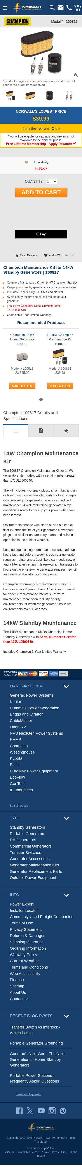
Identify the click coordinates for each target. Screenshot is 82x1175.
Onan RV (18, 727)
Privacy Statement (26, 929)
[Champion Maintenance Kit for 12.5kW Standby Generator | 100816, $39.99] (60, 357)
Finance (17, 980)
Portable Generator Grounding (36, 1043)
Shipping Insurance (27, 942)
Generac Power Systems (31, 695)
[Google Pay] (41, 234)
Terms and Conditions (29, 967)
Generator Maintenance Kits (34, 865)
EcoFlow (17, 777)
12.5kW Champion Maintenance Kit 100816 (60, 339)
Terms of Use (21, 923)
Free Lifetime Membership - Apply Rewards (39, 144)
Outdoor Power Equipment (33, 877)
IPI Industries (21, 790)
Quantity (34, 181)
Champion (19, 746)
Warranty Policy (23, 955)
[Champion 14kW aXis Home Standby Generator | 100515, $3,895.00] (22, 357)
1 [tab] (41, 399)
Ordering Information (28, 948)
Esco (14, 765)
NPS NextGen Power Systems (36, 733)
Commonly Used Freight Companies (41, 917)
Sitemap (17, 986)
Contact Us (19, 999)
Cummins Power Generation (34, 708)
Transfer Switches (25, 852)
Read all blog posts (28, 1094)
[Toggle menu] (5, 7)
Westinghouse (22, 752)
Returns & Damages (27, 935)
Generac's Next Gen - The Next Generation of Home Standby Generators (37, 1059)
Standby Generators (27, 827)
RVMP (15, 739)
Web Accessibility (25, 973)
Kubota (16, 758)
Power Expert (21, 904)
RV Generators (23, 840)
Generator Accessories (30, 859)
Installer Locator (24, 910)
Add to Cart (22, 386)
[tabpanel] (22, 365)
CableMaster (21, 720)
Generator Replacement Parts (36, 871)
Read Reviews (26, 255)
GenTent (17, 783)
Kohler (15, 702)
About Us (18, 992)
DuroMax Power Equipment (34, 771)
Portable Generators (27, 834)
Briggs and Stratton (27, 714)
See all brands (19, 805)
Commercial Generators (31, 846)
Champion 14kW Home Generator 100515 (22, 339)
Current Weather (24, 961)
